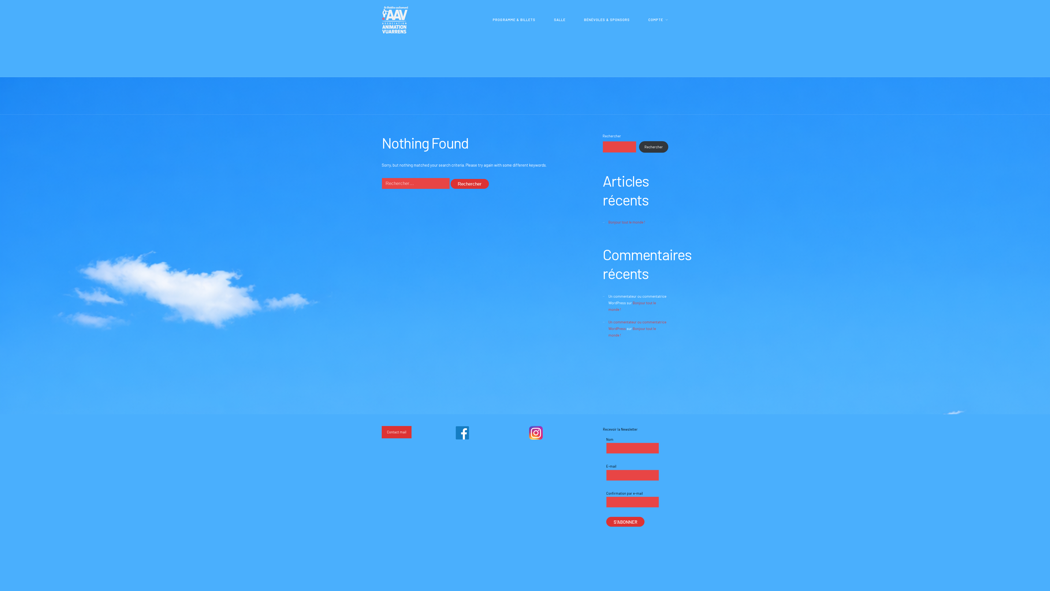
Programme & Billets (514, 20)
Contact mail (396, 432)
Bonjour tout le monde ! (626, 222)
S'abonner (625, 522)
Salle (559, 20)
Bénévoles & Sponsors (607, 20)
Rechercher (612, 136)
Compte (655, 20)
